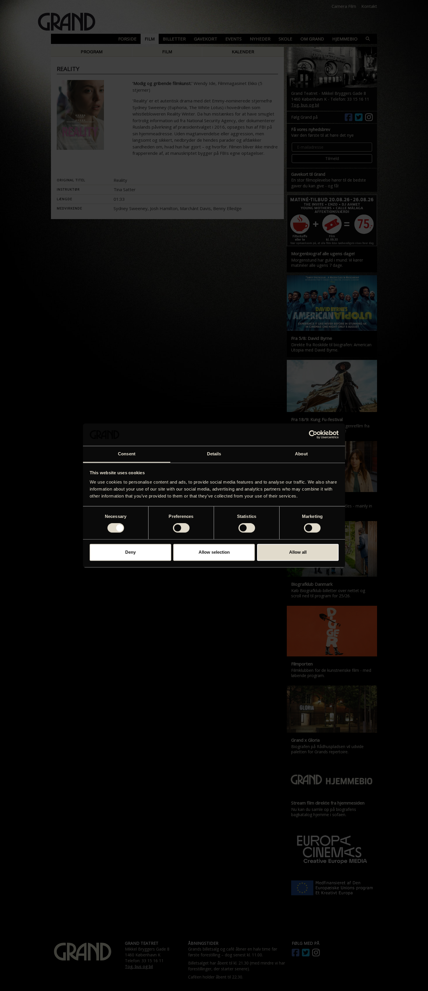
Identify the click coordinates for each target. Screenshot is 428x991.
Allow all (298, 552)
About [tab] (301, 453)
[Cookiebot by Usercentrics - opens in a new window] (313, 434)
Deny (130, 552)
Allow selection (214, 552)
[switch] (181, 528)
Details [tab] (214, 453)
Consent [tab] (126, 453)
